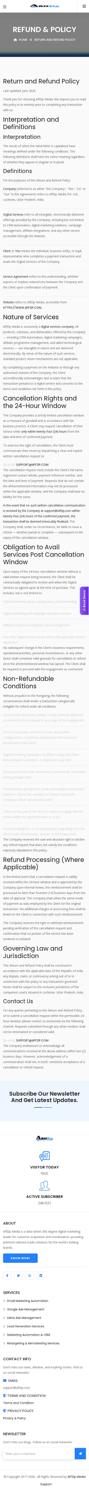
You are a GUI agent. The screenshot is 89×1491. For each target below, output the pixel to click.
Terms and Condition (18, 1403)
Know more (20, 1258)
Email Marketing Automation (27, 1301)
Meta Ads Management (24, 1318)
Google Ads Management (25, 1309)
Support (46, 1484)
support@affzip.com (32, 465)
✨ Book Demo (84, 601)
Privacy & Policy (14, 1418)
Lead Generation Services (25, 1326)
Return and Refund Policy (54, 40)
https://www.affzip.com (22, 308)
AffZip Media (76, 1477)
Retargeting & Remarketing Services (33, 1343)
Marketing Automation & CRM (28, 1335)
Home (22, 40)
